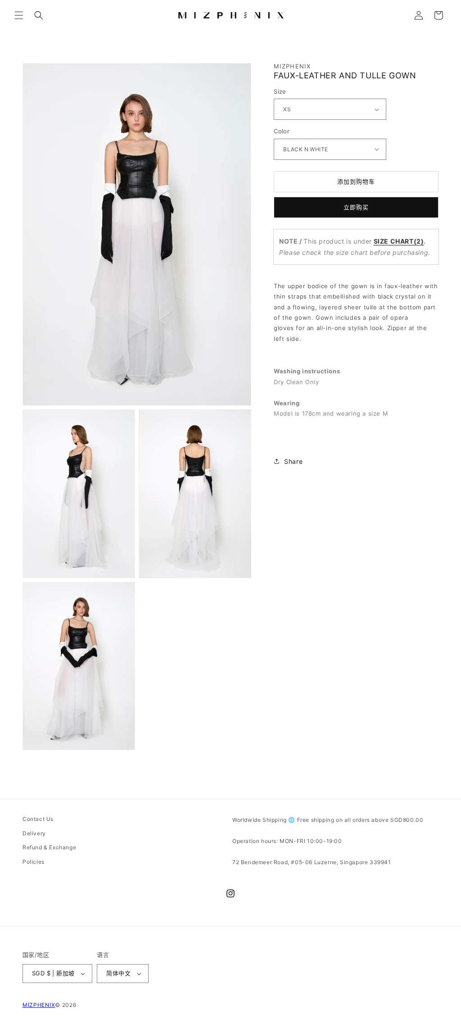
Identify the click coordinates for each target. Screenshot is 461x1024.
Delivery (34, 833)
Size (280, 91)
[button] (19, 15)
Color (281, 131)
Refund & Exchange (49, 847)
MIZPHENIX (39, 1004)
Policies (34, 861)
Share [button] (293, 461)
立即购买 (356, 207)
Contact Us (38, 819)
